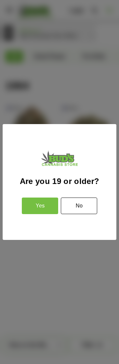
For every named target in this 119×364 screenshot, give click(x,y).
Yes (40, 205)
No (79, 205)
